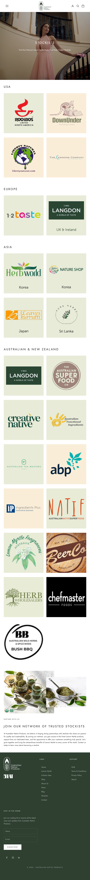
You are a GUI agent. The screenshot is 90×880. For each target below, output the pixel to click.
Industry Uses (46, 775)
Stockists (44, 795)
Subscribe (12, 847)
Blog (43, 791)
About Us (44, 783)
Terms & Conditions (78, 771)
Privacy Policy (76, 775)
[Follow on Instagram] (13, 857)
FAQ (73, 767)
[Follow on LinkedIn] (19, 857)
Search (74, 779)
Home (43, 767)
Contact (44, 800)
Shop (43, 779)
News (43, 787)
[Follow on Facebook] (7, 857)
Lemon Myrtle (46, 771)
